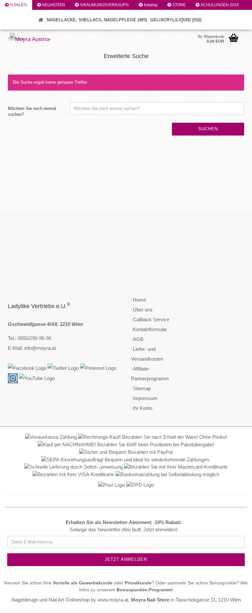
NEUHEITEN (53, 5)
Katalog (150, 5)
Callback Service (151, 319)
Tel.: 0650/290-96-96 (29, 338)
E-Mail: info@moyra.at (32, 348)
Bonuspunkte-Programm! (144, 589)
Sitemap (142, 388)
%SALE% (18, 5)
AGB (138, 339)
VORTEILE (19, 14)
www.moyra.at (112, 599)
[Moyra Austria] (35, 39)
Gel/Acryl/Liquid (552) (175, 19)
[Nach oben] (234, 603)
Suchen (16, 24)
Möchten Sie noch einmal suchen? (32, 111)
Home (139, 300)
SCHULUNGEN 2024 (219, 5)
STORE (178, 5)
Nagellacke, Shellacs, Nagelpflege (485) (97, 19)
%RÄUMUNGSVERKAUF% (104, 5)
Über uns (143, 309)
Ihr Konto (142, 408)
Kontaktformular (150, 329)
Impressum (145, 398)
